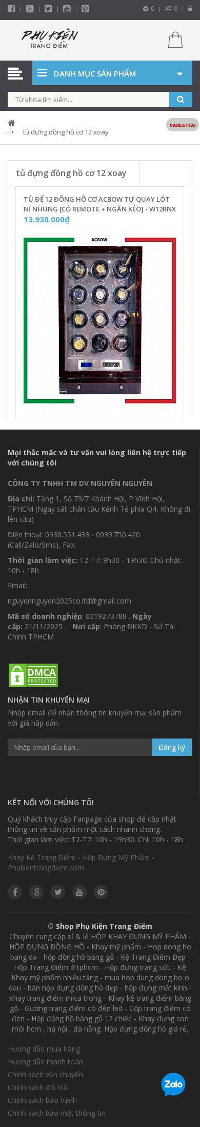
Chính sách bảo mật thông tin (57, 1113)
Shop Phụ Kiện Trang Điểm (104, 926)
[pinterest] (85, 8)
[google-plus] (30, 8)
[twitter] (48, 8)
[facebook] (11, 8)
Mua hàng (106, 408)
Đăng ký (171, 747)
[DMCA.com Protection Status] (33, 676)
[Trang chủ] (50, 40)
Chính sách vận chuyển (45, 1074)
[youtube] (67, 8)
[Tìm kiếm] (180, 99)
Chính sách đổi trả (37, 1087)
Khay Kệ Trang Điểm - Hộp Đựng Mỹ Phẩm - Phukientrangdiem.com (81, 862)
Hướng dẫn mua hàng (44, 1049)
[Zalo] (173, 1086)
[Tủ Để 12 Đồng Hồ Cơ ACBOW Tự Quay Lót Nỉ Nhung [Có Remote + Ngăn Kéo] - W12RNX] (100, 320)
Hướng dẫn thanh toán (45, 1061)
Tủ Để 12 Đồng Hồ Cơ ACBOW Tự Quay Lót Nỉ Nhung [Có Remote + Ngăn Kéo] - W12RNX (100, 204)
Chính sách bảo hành (42, 1100)
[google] (36, 892)
